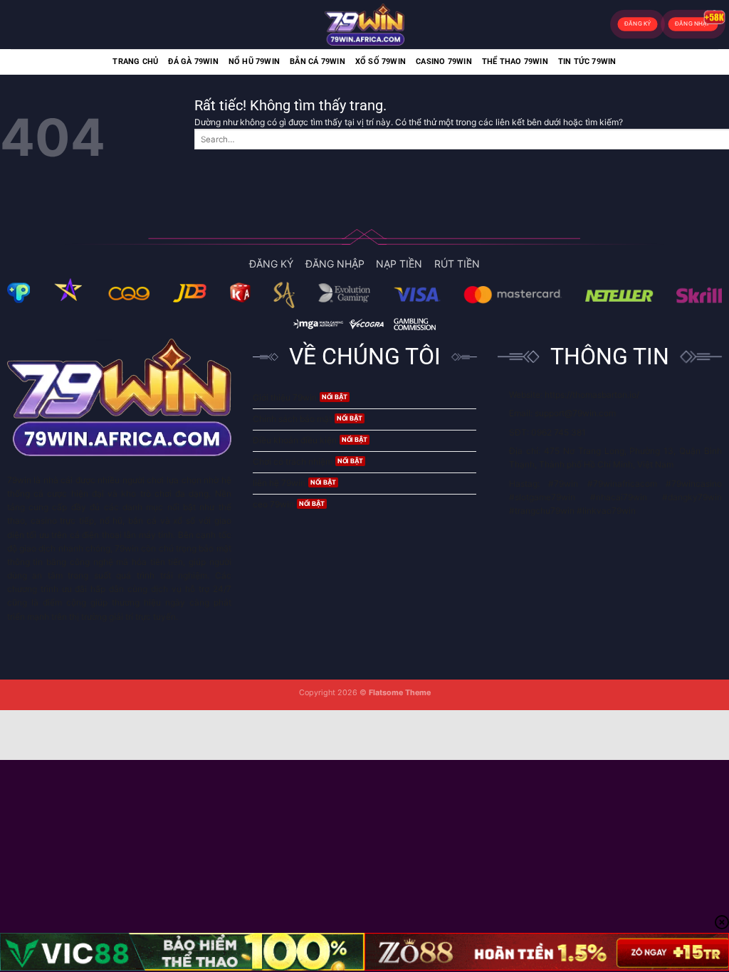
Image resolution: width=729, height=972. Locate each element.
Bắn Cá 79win (317, 61)
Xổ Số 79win (380, 61)
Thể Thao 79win (515, 61)
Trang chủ (135, 61)
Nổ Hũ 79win (254, 61)
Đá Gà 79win (193, 61)
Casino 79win (444, 61)
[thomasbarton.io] (364, 24)
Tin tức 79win (587, 61)
